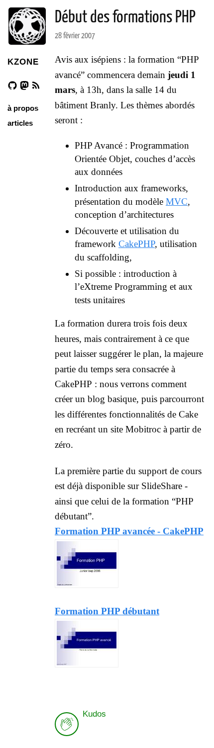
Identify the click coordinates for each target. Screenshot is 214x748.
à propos (22, 108)
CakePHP (136, 244)
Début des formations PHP (125, 17)
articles (20, 123)
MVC (177, 201)
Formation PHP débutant (107, 611)
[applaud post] (67, 724)
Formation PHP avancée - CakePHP (129, 531)
